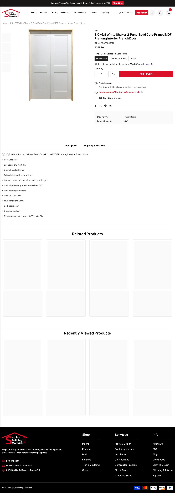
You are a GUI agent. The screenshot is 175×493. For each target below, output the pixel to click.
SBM (96, 30)
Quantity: (99, 68)
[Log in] (160, 13)
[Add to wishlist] (114, 74)
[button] (32, 13)
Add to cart (146, 73)
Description (70, 145)
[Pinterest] (105, 105)
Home (4, 23)
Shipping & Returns (94, 145)
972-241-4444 (127, 13)
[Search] (152, 13)
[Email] (110, 105)
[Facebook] (96, 105)
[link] (23, 294)
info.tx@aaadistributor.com (19, 465)
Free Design (141, 13)
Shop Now (118, 3)
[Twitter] (100, 105)
